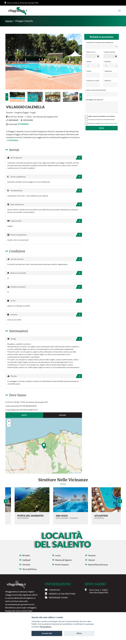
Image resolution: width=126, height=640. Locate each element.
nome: (88, 71)
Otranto (26, 564)
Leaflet (71, 472)
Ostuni (91, 560)
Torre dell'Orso (29, 569)
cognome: (107, 71)
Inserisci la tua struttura (62, 594)
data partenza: (109, 52)
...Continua (12, 140)
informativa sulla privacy (109, 123)
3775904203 (23, 124)
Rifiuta (79, 633)
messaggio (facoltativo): (94, 99)
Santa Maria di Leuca (98, 564)
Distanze (62, 415)
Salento (9, 21)
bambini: (107, 61)
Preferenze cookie (58, 597)
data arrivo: (90, 52)
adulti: (89, 61)
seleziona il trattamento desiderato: (100, 42)
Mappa (24, 415)
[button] (44, 446)
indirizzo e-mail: (92, 80)
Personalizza (45, 627)
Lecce (58, 555)
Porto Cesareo (62, 564)
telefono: (107, 80)
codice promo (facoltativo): (96, 90)
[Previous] (6, 97)
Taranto (92, 555)
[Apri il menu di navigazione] (119, 11)
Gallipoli (26, 560)
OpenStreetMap (78, 472)
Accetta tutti (47, 633)
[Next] (80, 97)
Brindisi (26, 555)
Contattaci (54, 590)
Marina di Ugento (63, 560)
